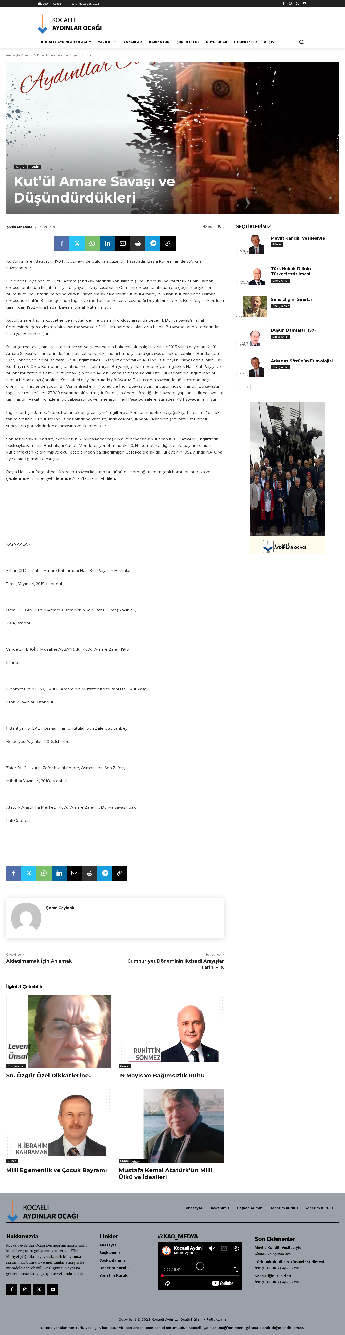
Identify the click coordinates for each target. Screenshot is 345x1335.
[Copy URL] (168, 243)
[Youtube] (304, 4)
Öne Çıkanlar (16, 1066)
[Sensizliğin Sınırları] (251, 307)
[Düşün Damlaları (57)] (251, 337)
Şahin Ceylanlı (19, 227)
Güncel (124, 1066)
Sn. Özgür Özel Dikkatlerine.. (49, 1075)
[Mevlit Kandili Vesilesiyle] (251, 245)
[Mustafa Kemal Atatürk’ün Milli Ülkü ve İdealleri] (171, 1126)
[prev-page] (239, 387)
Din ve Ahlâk (280, 336)
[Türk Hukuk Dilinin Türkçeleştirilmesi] (251, 276)
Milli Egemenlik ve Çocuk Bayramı (56, 1170)
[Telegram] (152, 243)
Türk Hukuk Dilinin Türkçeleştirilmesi (291, 271)
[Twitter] (297, 4)
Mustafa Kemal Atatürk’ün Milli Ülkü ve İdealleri (165, 1174)
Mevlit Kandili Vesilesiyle (298, 238)
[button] (301, 42)
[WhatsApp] (92, 243)
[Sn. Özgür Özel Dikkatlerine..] (58, 1031)
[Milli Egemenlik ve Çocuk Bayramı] (58, 1126)
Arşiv (28, 55)
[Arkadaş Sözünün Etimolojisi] (251, 368)
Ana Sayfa (13, 55)
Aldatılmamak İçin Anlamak (39, 961)
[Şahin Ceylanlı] (26, 918)
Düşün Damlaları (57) (293, 330)
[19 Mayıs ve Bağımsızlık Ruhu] (171, 1031)
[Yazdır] (137, 243)
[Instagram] (290, 4)
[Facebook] (283, 4)
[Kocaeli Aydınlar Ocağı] (78, 24)
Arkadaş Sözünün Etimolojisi (302, 361)
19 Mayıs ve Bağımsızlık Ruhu (162, 1075)
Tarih (34, 167)
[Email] (122, 243)
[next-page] (247, 387)
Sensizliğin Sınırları (292, 299)
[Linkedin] (107, 243)
